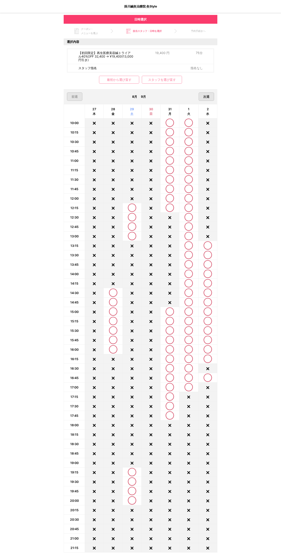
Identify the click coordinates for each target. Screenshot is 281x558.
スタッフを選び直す (162, 79)
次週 (206, 96)
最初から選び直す (119, 79)
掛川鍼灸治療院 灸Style (140, 6)
